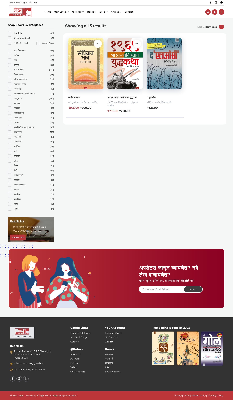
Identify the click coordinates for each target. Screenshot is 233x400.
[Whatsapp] (222, 3)
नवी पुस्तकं (72, 102)
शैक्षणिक (17, 194)
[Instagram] (216, 3)
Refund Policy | (199, 395)
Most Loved (60, 12)
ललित (16, 160)
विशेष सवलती (166, 102)
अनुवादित (17, 42)
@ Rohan (76, 12)
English (18, 33)
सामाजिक (94, 102)
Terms (186, 395)
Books (90, 12)
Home (48, 12)
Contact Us (18, 237)
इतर (15, 60)
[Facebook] (211, 3)
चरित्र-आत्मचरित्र (21, 79)
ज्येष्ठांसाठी (17, 89)
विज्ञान (16, 165)
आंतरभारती (46, 43)
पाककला (17, 103)
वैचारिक (87, 102)
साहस (16, 204)
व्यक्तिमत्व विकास (20, 184)
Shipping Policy (215, 395)
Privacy (178, 395)
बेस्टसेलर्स (17, 136)
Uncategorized (22, 38)
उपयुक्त (16, 65)
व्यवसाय (16, 189)
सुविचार (16, 208)
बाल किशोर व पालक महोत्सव (24, 127)
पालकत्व (17, 108)
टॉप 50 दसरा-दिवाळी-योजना (118, 102)
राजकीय (80, 102)
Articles (115, 12)
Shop (102, 12)
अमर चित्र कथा (19, 50)
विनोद (16, 170)
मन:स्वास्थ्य (18, 141)
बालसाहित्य (18, 132)
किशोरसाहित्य (18, 74)
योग (15, 151)
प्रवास (16, 122)
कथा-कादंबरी (18, 69)
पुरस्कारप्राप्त (19, 113)
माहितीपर (150, 102)
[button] (155, 348)
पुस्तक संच (18, 117)
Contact (129, 12)
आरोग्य (16, 55)
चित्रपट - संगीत (20, 84)
